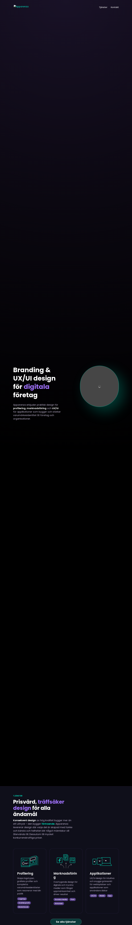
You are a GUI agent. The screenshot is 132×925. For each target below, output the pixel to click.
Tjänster (103, 7)
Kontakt (115, 7)
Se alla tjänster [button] (66, 922)
